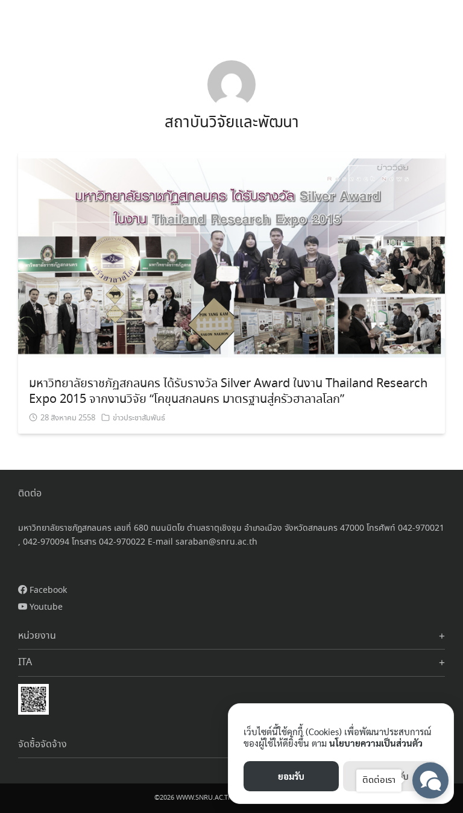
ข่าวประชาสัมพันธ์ (139, 418)
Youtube (45, 607)
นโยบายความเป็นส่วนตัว (376, 742)
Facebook (47, 590)
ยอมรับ (291, 776)
